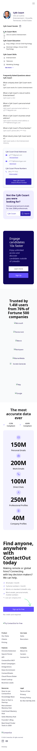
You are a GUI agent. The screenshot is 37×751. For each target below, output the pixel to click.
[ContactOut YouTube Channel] (7, 741)
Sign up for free (18, 609)
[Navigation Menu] (34, 3)
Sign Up (18, 275)
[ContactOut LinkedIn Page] (3, 741)
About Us (23, 651)
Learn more (18, 269)
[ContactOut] (11, 3)
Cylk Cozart (18, 12)
